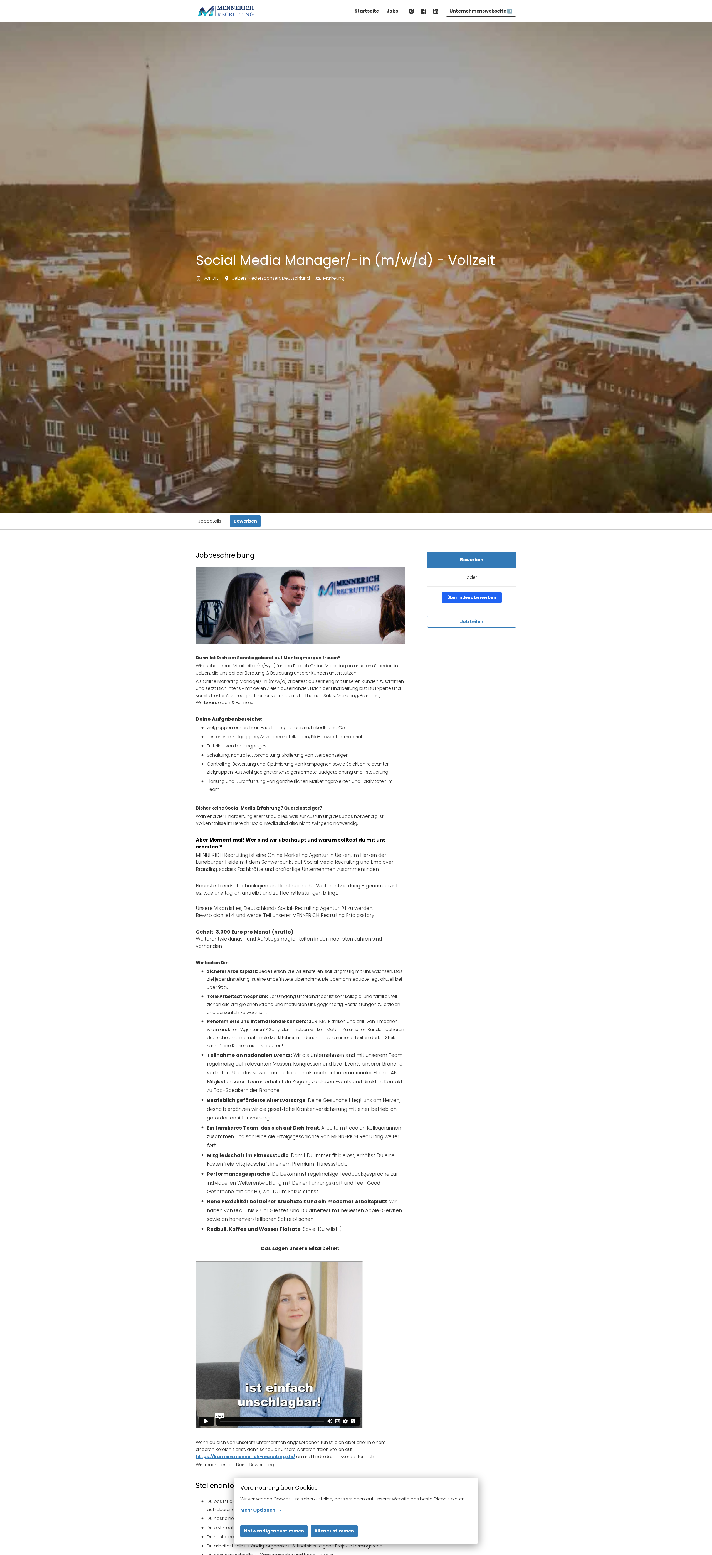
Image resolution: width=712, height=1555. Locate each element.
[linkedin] (435, 11)
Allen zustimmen (334, 1531)
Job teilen (471, 621)
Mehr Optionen (257, 1510)
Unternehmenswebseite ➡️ (481, 11)
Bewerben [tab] (245, 521)
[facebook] (423, 11)
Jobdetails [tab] (209, 521)
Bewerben (471, 560)
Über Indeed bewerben (471, 597)
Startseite (367, 11)
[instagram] (411, 11)
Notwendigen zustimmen (274, 1531)
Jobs (392, 11)
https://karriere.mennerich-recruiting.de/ (245, 1456)
